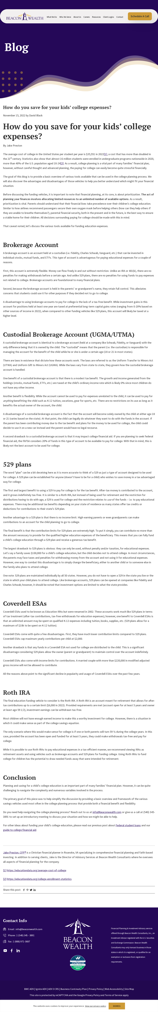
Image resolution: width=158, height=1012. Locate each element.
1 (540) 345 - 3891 (25, 935)
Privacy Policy (96, 988)
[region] (79, 1006)
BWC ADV (29, 988)
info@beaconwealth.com (107, 812)
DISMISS (117, 1006)
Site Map (129, 988)
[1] (105, 154)
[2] (62, 163)
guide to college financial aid (19, 830)
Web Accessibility (114, 988)
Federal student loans (128, 825)
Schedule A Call (140, 16)
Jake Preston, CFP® (14, 852)
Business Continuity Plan (73, 988)
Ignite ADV (41, 988)
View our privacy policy (95, 1006)
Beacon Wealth (24, 16)
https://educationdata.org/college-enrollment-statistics (39, 879)
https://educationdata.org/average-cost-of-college (36, 870)
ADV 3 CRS (53, 988)
